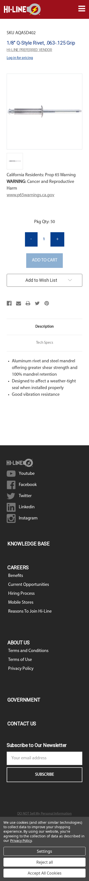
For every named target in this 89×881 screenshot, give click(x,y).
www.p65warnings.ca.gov (30, 195)
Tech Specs (44, 343)
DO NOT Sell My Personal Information (44, 814)
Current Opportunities (28, 585)
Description (44, 327)
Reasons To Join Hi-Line (30, 611)
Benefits (15, 576)
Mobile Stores (20, 602)
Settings (44, 851)
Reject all (44, 862)
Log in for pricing (20, 58)
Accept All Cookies (45, 873)
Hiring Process (21, 594)
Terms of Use (20, 660)
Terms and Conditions (28, 651)
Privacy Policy (20, 669)
